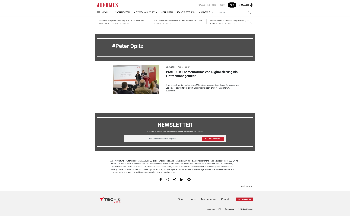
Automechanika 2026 (145, 12)
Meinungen (167, 12)
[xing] (174, 179)
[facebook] (161, 179)
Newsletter (204, 5)
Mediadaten (208, 199)
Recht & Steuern (186, 12)
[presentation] (251, 23)
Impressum (210, 209)
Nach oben (245, 186)
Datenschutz (229, 209)
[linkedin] (181, 179)
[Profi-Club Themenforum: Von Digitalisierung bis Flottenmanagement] (136, 79)
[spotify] (189, 179)
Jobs (222, 5)
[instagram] (167, 179)
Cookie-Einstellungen (245, 209)
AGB (219, 209)
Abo (232, 5)
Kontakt (226, 199)
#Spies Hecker (184, 67)
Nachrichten (122, 12)
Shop (214, 5)
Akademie (204, 12)
